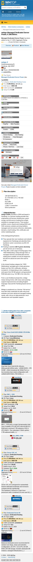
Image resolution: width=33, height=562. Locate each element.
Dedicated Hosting (15, 82)
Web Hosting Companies (16, 27)
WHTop (3, 27)
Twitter (6, 560)
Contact (3, 557)
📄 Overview (7, 45)
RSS (18, 560)
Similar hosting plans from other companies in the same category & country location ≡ (16, 311)
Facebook (3, 560)
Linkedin (15, 560)
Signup (18, 11)
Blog (9, 560)
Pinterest (12, 560)
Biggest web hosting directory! (12, 4)
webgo (28, 27)
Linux (24, 82)
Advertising (11, 557)
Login (10, 11)
